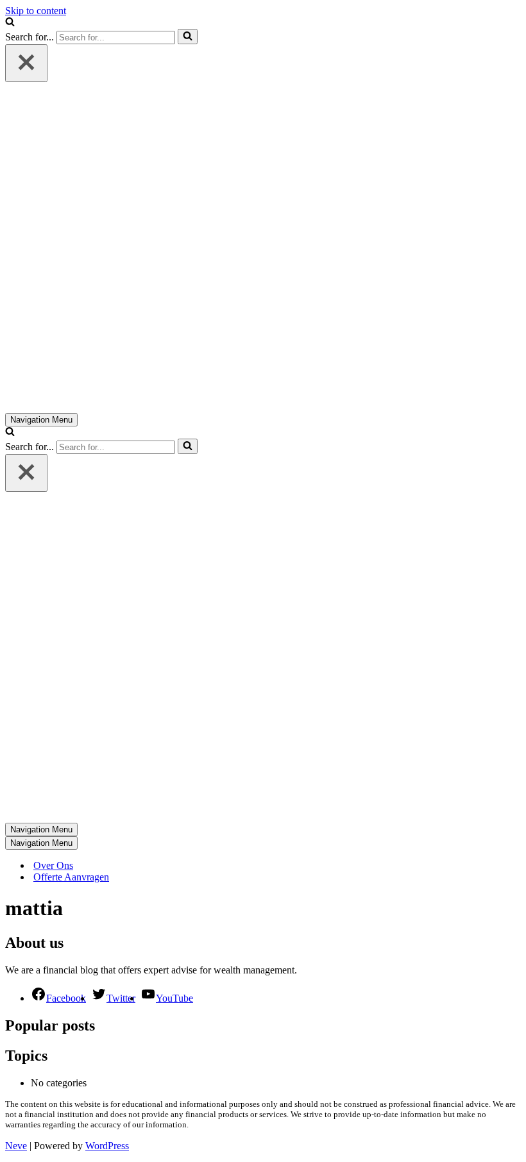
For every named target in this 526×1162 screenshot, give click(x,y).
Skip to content (35, 10)
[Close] (26, 63)
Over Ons (53, 865)
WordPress (107, 1145)
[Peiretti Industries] (169, 406)
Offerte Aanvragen (71, 877)
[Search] (10, 22)
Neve (16, 1145)
